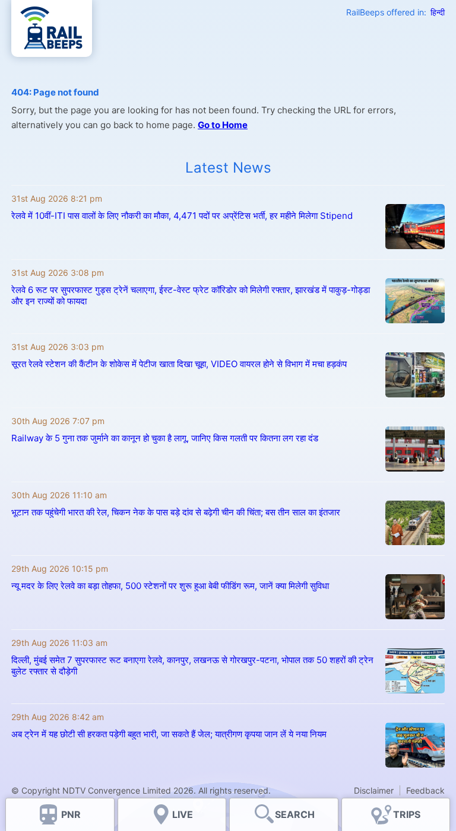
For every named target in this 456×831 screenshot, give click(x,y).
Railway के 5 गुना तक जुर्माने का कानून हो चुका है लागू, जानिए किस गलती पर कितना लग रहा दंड (164, 438)
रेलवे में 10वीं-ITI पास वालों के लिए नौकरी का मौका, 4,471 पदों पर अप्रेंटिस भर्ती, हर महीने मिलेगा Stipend (182, 215)
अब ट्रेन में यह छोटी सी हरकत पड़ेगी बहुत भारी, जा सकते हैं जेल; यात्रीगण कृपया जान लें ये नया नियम (170, 734)
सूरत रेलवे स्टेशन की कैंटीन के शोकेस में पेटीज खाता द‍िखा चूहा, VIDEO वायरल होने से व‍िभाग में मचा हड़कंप (179, 364)
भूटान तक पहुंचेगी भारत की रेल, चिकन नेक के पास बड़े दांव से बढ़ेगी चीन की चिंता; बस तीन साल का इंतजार (175, 512)
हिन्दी (437, 12)
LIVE (182, 814)
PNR (71, 814)
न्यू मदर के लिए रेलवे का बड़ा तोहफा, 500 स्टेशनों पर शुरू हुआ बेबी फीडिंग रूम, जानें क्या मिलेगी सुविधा (170, 585)
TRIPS (406, 814)
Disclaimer (374, 790)
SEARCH (295, 814)
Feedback (425, 790)
